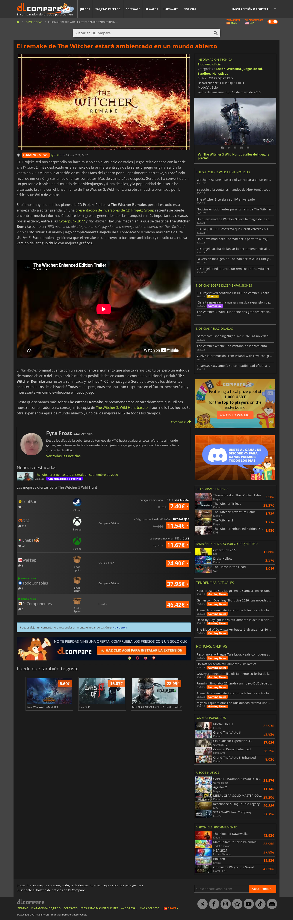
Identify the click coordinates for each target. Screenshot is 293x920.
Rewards (151, 9)
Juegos (85, 9)
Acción (220, 69)
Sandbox (204, 73)
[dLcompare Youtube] (247, 904)
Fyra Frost (57, 155)
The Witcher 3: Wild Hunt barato (122, 407)
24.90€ (176, 563)
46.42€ (176, 604)
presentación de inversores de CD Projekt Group (115, 210)
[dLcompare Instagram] (224, 904)
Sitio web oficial (209, 64)
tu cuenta (120, 627)
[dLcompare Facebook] (213, 904)
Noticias (190, 9)
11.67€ (176, 544)
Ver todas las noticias (63, 456)
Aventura (234, 69)
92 (23, 545)
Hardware (170, 9)
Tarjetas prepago (108, 9)
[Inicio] (18, 22)
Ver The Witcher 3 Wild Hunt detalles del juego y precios (233, 156)
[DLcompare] (31, 901)
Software (133, 9)
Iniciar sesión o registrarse (252, 9)
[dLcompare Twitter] (201, 904)
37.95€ (176, 584)
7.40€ (178, 506)
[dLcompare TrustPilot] (236, 904)
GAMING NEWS (35, 155)
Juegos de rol (252, 69)
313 (23, 526)
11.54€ (176, 525)
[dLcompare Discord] (271, 904)
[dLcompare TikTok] (259, 904)
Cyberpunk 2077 (72, 221)
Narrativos (220, 73)
